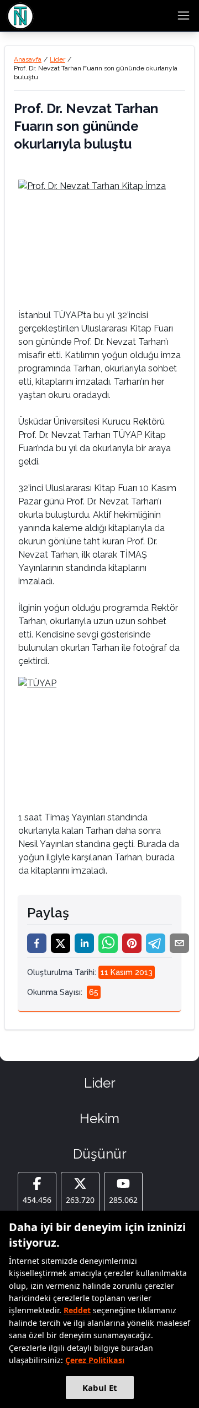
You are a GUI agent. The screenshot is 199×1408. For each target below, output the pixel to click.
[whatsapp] (108, 943)
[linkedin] (84, 943)
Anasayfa (27, 59)
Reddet (77, 1310)
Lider (57, 59)
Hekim (99, 1118)
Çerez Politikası (94, 1360)
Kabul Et (99, 1387)
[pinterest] (132, 943)
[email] (179, 943)
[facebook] (36, 943)
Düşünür (100, 1154)
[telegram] (155, 943)
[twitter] (60, 943)
